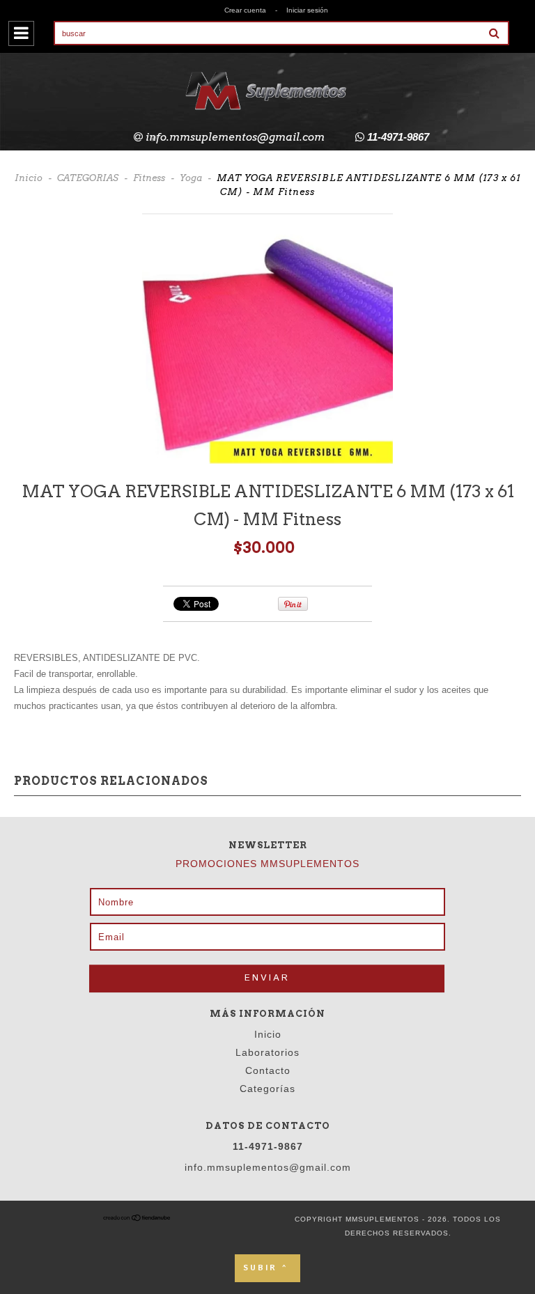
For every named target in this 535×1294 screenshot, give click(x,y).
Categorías (267, 1088)
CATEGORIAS (87, 178)
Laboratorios (267, 1052)
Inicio (28, 178)
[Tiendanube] (137, 1219)
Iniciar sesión (307, 10)
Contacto (267, 1070)
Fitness (149, 178)
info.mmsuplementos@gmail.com (235, 137)
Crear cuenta (245, 10)
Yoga (191, 178)
